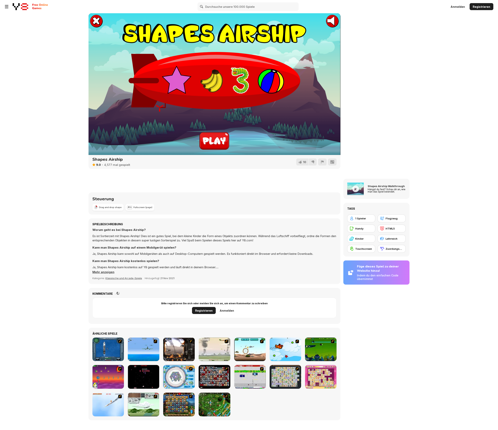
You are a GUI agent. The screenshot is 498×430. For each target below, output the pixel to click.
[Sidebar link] (7, 7)
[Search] (201, 6)
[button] (103, 272)
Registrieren (481, 6)
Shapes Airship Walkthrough (386, 186)
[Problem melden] (322, 161)
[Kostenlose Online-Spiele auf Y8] (20, 6)
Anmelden (458, 6)
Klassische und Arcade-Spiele (123, 278)
